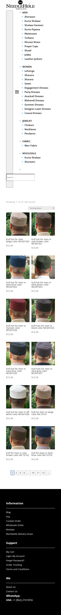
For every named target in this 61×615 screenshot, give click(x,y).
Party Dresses (32, 91)
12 (43, 472)
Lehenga (29, 70)
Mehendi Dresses (34, 100)
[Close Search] (9, 184)
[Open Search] (9, 92)
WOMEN (27, 66)
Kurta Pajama (32, 29)
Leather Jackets (33, 58)
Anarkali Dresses (34, 96)
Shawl (28, 50)
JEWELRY (27, 120)
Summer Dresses (34, 104)
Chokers (29, 125)
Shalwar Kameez (34, 25)
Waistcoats (31, 33)
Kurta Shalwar (33, 20)
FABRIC (26, 141)
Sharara (29, 79)
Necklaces (30, 129)
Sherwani (30, 16)
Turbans (29, 37)
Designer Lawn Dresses (38, 108)
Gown (28, 83)
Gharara (29, 75)
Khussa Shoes (32, 42)
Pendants (30, 133)
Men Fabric (31, 145)
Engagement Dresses (36, 87)
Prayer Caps (31, 46)
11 (38, 472)
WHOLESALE (29, 153)
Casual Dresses (33, 113)
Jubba (28, 54)
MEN (25, 12)
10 (33, 472)
